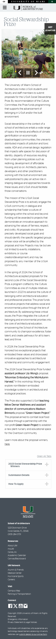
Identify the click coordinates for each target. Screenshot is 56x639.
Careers (11, 580)
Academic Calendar (17, 555)
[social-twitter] (15, 605)
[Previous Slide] (20, 72)
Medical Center (15, 573)
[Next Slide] (36, 72)
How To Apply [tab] (16, 484)
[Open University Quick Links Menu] (52, 1)
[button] (49, 630)
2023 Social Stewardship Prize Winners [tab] (25, 465)
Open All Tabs (44, 456)
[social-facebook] (10, 606)
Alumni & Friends (16, 570)
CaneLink (12, 552)
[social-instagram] (25, 606)
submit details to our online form (33, 634)
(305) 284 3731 (14, 534)
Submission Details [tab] (18, 475)
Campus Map (14, 591)
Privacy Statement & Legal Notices (22, 622)
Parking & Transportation (19, 594)
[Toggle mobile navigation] (5, 7)
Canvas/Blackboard (17, 559)
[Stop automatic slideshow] (28, 72)
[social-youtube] (21, 606)
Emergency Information (18, 619)
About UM (12, 546)
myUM (11, 549)
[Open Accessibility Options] (4, 1)
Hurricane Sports (15, 576)
